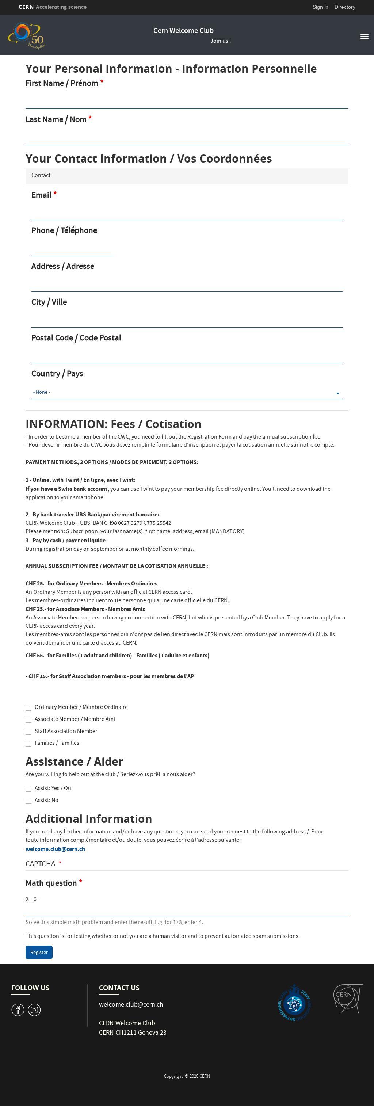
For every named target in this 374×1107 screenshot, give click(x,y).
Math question (51, 884)
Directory (345, 7)
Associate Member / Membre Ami (75, 720)
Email (41, 196)
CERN (53, 6)
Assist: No (46, 801)
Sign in (320, 7)
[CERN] (348, 998)
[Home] (84, 36)
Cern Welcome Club (183, 31)
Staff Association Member (66, 732)
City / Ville (49, 303)
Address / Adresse (62, 268)
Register (39, 953)
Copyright (174, 1076)
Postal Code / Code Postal (76, 339)
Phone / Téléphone (64, 232)
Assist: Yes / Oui (54, 789)
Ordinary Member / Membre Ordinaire (81, 708)
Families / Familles (57, 744)
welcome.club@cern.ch (55, 849)
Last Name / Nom (56, 120)
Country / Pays (57, 375)
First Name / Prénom (62, 84)
